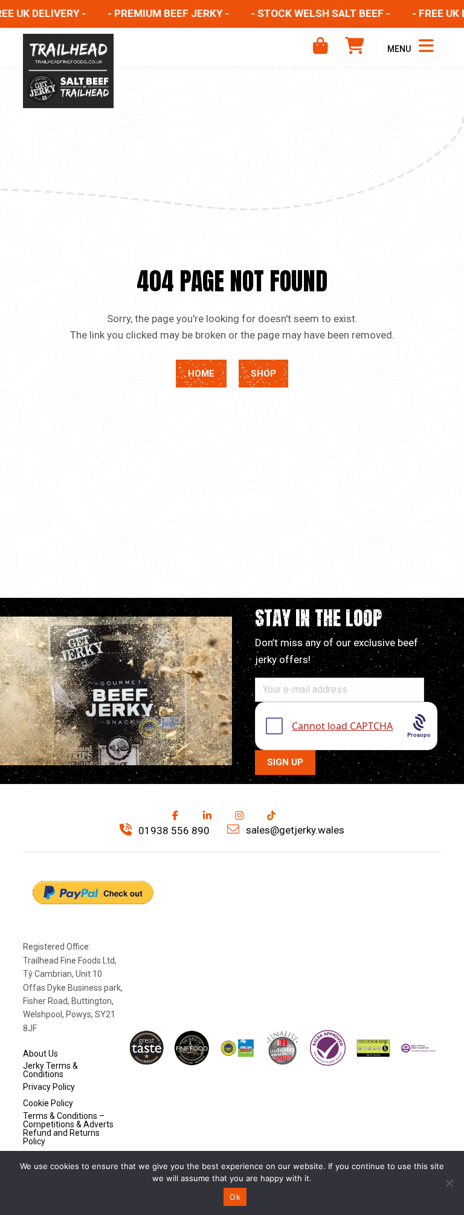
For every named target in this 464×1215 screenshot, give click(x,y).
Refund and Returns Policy (61, 1137)
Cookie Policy (48, 1103)
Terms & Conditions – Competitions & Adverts (68, 1120)
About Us (40, 1053)
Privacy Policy (49, 1087)
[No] (449, 1183)
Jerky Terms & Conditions (50, 1069)
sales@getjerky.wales (293, 830)
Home (201, 373)
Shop (263, 373)
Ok (235, 1197)
